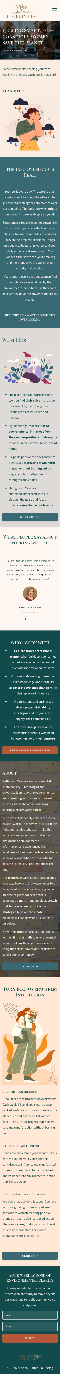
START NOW (30, 1255)
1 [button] (25, 619)
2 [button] (30, 619)
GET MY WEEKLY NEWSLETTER (30, 750)
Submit (30, 1338)
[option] (30, 586)
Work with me (30, 517)
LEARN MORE (30, 966)
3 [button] (35, 619)
